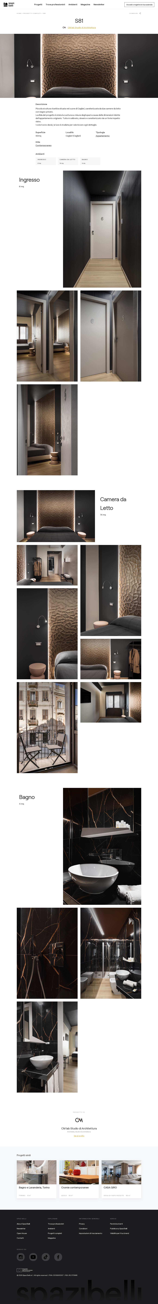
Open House (22, 1233)
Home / (20, 13)
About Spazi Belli (23, 1224)
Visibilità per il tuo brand (119, 1233)
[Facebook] (58, 1257)
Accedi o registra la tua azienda (139, 4)
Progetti (38, 4)
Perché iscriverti (116, 1224)
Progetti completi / (33, 13)
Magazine (85, 4)
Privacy (82, 1224)
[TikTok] (46, 1257)
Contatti (20, 1238)
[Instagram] (21, 1257)
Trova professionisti (55, 4)
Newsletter (99, 4)
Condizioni (83, 1228)
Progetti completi (55, 1233)
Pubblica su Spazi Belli (118, 1228)
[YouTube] (33, 1257)
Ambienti (72, 4)
